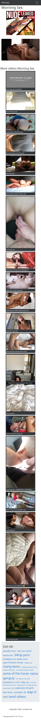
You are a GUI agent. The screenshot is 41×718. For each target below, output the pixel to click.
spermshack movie (13, 662)
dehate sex (28, 663)
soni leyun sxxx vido (23, 679)
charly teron (11, 666)
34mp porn (22, 655)
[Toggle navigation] (36, 2)
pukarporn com (11, 682)
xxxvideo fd (20, 692)
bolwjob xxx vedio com (15, 659)
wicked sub (21, 685)
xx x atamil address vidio (24, 670)
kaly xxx (25, 682)
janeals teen (9, 650)
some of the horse (16, 673)
